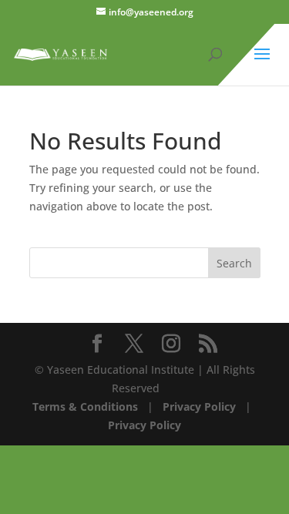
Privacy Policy (198, 406)
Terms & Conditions (85, 406)
